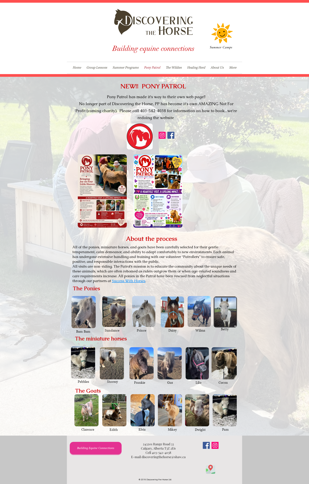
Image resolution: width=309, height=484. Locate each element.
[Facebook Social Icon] (206, 445)
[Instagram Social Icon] (215, 445)
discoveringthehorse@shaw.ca (164, 457)
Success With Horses (128, 281)
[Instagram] (162, 135)
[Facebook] (170, 135)
